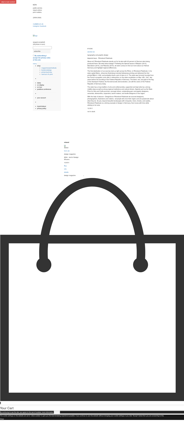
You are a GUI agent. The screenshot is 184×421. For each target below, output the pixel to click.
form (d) (67, 151)
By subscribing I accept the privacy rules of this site (41, 57)
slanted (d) (91, 52)
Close (2, 419)
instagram (36, 26)
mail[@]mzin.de (38, 24)
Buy (65, 166)
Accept (57, 412)
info (65, 169)
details (66, 172)
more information (47, 412)
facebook (43, 26)
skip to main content (8, 2)
